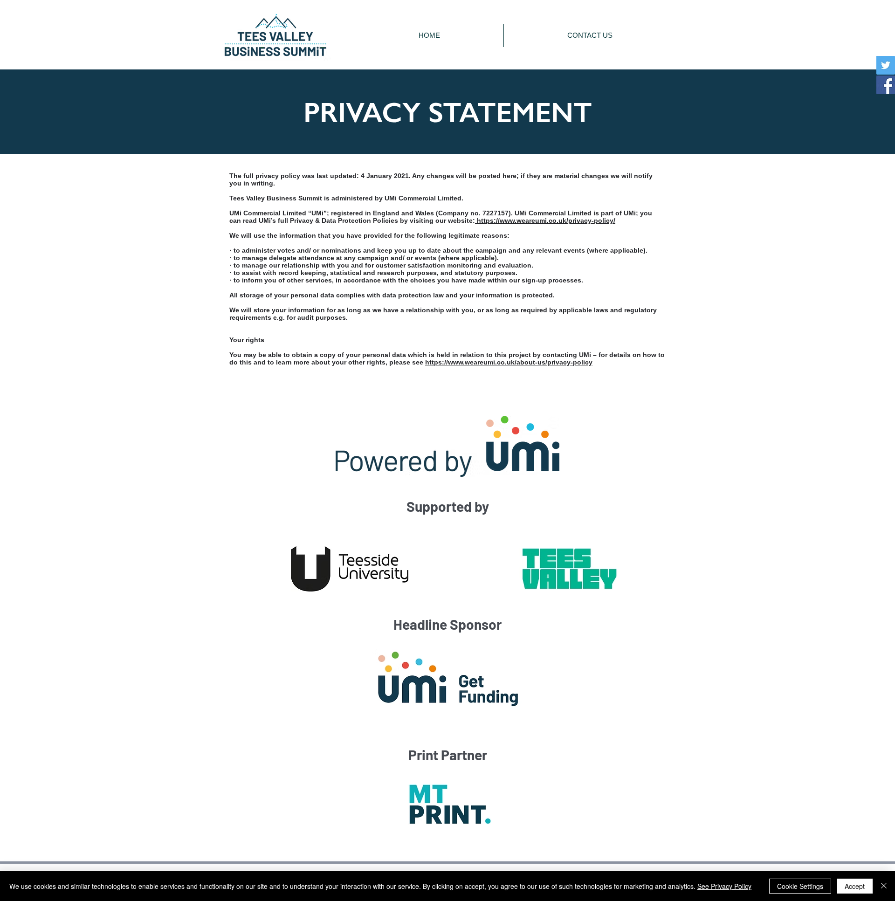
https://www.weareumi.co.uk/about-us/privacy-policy (508, 362)
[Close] (883, 886)
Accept (855, 886)
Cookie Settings (800, 886)
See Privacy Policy (724, 886)
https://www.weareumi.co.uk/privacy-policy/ (545, 220)
